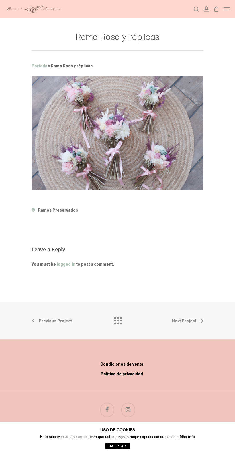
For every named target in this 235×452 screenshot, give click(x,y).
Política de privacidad (122, 374)
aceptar (117, 446)
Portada (39, 66)
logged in (66, 264)
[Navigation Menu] (227, 9)
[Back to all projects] (117, 319)
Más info (187, 437)
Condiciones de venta (121, 364)
